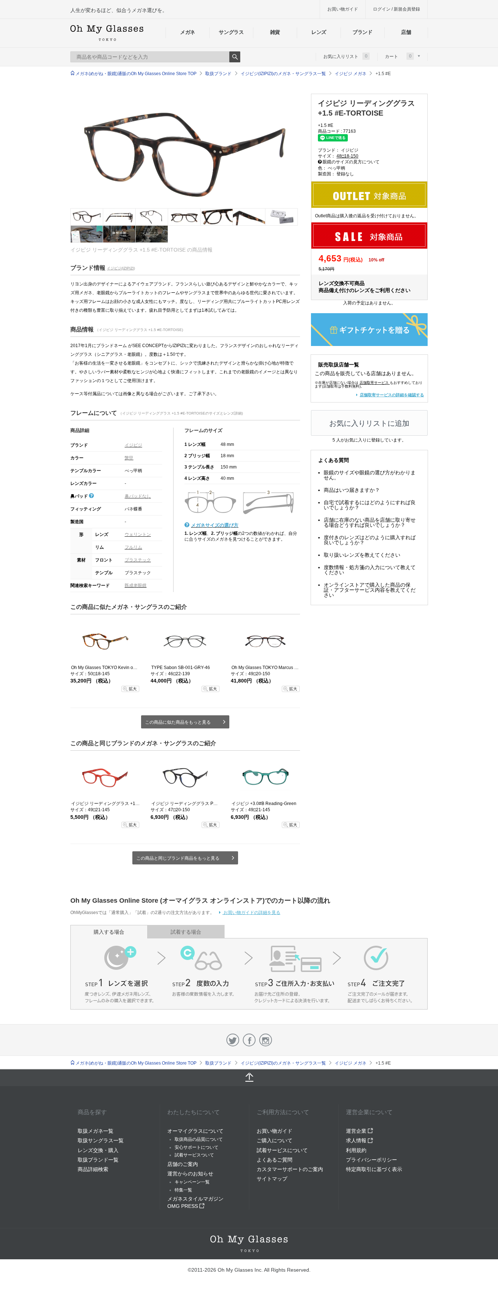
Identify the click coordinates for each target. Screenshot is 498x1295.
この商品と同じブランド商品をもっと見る (177, 858)
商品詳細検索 (93, 1169)
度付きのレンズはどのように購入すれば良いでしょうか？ (370, 539)
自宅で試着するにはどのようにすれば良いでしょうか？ (370, 504)
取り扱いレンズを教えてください (362, 555)
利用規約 (356, 1150)
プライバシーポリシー (371, 1160)
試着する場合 (186, 932)
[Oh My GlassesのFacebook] (249, 1040)
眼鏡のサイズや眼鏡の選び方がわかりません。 (370, 475)
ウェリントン (138, 534)
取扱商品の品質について (199, 1139)
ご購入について (274, 1140)
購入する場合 (109, 932)
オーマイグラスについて (195, 1131)
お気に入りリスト (345, 56)
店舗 (406, 32)
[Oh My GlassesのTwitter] (232, 1040)
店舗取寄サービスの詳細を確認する (392, 395)
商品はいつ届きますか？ (352, 490)
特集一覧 (183, 1190)
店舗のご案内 (182, 1164)
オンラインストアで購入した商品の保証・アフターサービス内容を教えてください (370, 590)
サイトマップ (272, 1179)
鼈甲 (129, 457)
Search (234, 56)
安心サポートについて (196, 1147)
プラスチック (138, 560)
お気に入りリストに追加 (369, 423)
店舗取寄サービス (374, 383)
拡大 (133, 689)
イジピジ (133, 445)
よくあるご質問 (274, 1160)
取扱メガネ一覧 (95, 1131)
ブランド (363, 32)
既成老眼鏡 (136, 585)
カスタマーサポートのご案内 (290, 1169)
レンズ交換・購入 (98, 1150)
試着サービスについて (282, 1150)
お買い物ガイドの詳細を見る (251, 912)
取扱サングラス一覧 (101, 1140)
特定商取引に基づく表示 (374, 1169)
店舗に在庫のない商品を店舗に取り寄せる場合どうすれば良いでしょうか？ (370, 522)
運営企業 (357, 1131)
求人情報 (357, 1140)
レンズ (318, 32)
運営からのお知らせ (190, 1174)
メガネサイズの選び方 (214, 525)
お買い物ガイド (342, 9)
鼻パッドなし (138, 496)
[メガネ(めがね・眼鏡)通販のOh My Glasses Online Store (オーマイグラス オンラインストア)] (249, 1243)
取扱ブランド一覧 (98, 1160)
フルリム (133, 547)
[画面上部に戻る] (249, 1077)
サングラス (231, 32)
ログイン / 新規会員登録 (396, 9)
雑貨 (275, 32)
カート (398, 56)
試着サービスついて (194, 1155)
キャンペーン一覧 (192, 1182)
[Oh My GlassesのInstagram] (265, 1040)
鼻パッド (79, 496)
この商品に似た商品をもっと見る (178, 722)
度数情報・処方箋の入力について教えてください (370, 569)
